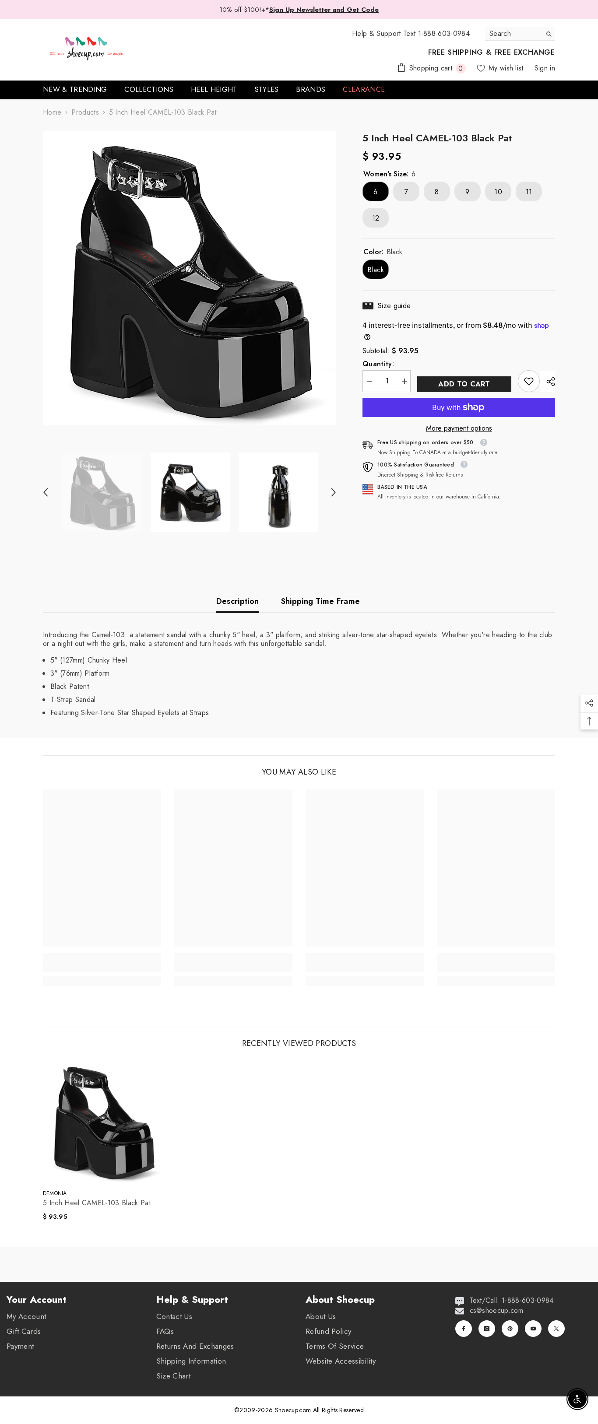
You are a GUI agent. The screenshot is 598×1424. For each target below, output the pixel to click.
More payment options (459, 428)
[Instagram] (486, 1328)
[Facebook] (463, 1328)
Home (52, 112)
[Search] (520, 34)
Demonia (55, 1193)
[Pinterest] (510, 1328)
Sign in (545, 68)
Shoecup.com (294, 1410)
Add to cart (464, 384)
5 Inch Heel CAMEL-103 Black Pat (97, 1203)
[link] (529, 381)
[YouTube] (533, 1328)
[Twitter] (556, 1328)
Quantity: (378, 364)
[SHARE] (547, 381)
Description (237, 601)
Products (85, 112)
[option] (190, 278)
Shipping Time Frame (320, 601)
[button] (45, 492)
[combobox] (513, 33)
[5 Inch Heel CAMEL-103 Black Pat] (104, 1121)
